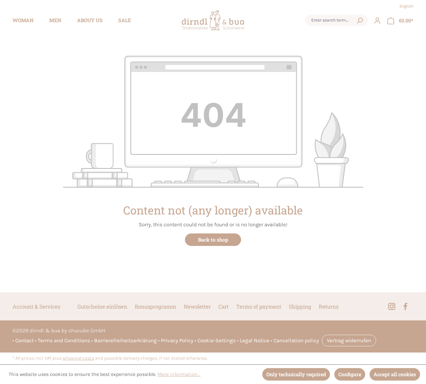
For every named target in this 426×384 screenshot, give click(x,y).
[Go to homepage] (213, 20)
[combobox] (330, 20)
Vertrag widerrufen (349, 340)
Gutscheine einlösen (102, 306)
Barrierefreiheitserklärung (125, 340)
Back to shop (213, 239)
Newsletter (197, 306)
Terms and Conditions (64, 340)
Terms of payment (258, 306)
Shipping (300, 306)
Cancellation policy (296, 340)
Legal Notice (254, 340)
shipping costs (78, 358)
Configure (349, 374)
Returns (328, 306)
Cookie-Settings (216, 340)
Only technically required (296, 374)
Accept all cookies (395, 374)
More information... (179, 374)
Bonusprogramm (155, 306)
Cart (223, 306)
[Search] (359, 20)
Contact (24, 340)
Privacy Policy (177, 340)
